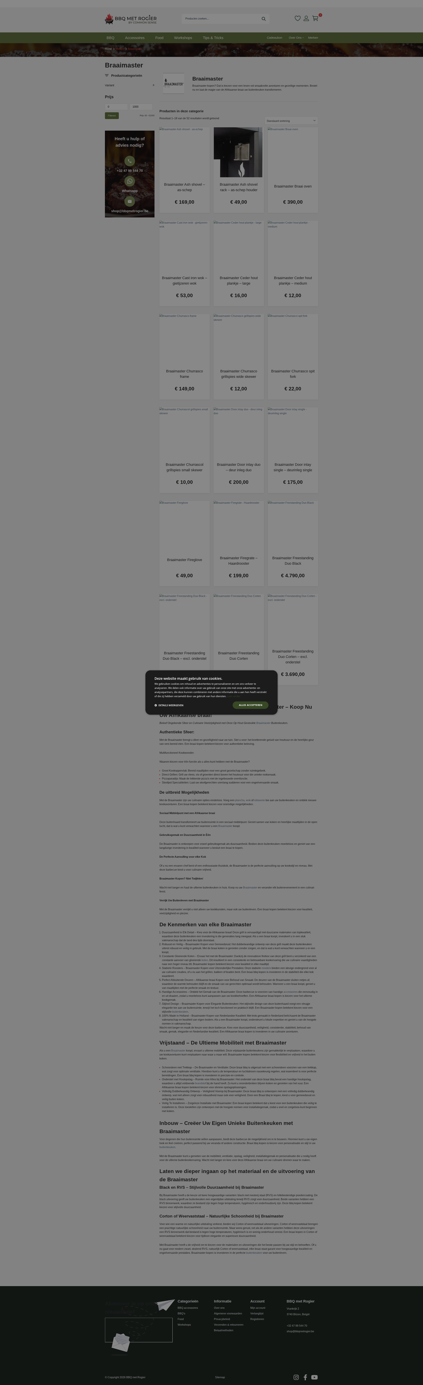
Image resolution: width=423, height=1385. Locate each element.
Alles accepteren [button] (250, 705)
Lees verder (233, 696)
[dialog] (211, 692)
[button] (168, 705)
